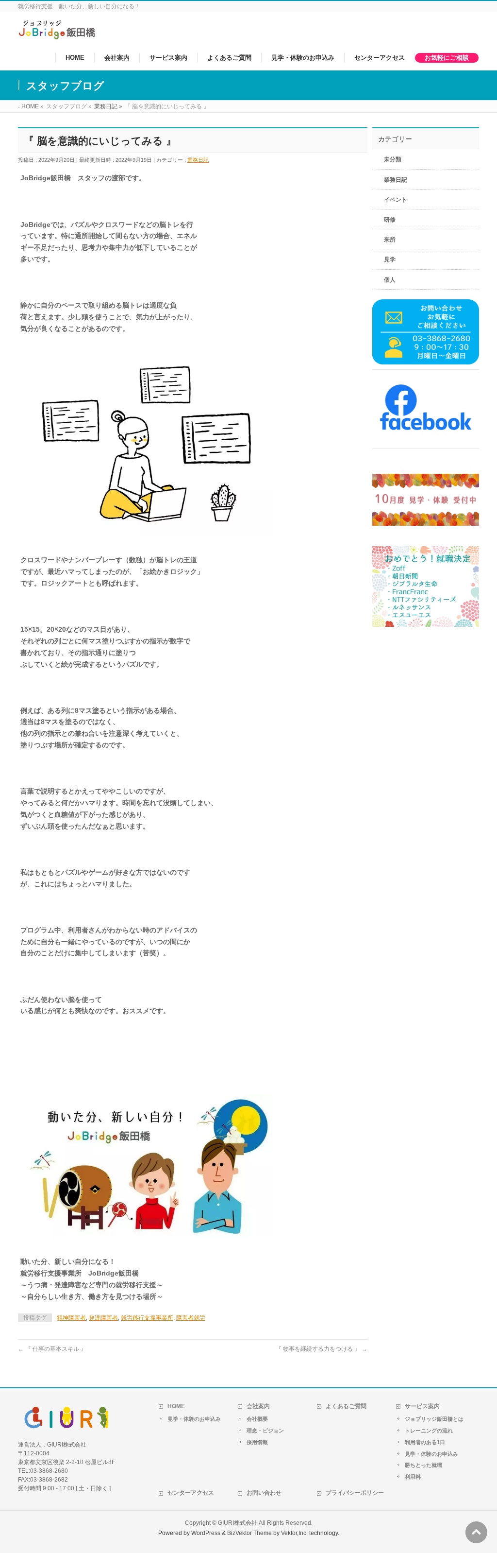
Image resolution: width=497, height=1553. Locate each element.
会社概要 (257, 1419)
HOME (176, 1406)
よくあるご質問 (346, 1406)
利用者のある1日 (425, 1442)
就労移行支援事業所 (147, 1317)
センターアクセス (190, 1492)
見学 (390, 259)
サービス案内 (422, 1406)
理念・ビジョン (265, 1430)
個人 (390, 279)
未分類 (392, 159)
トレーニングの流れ (429, 1430)
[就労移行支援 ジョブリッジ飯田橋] (57, 35)
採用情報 (257, 1442)
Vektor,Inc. (294, 1533)
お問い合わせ (264, 1492)
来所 (390, 239)
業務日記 (198, 160)
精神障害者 (71, 1317)
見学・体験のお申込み (194, 1419)
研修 (390, 219)
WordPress (205, 1533)
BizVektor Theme (249, 1533)
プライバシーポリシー (355, 1492)
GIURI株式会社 (237, 1522)
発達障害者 (103, 1317)
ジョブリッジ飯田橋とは (434, 1419)
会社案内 (258, 1406)
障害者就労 (190, 1317)
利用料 (413, 1477)
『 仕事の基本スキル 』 (52, 1349)
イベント (395, 199)
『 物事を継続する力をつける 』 (321, 1349)
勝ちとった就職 (423, 1465)
